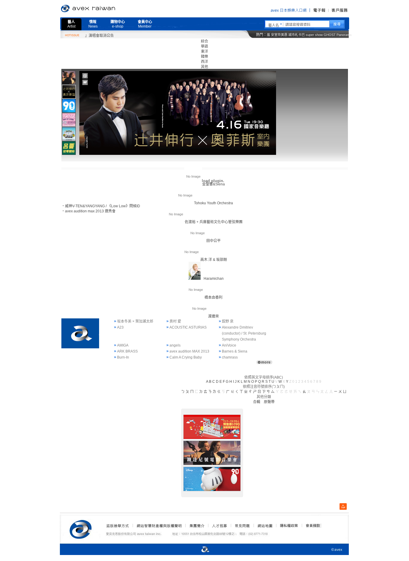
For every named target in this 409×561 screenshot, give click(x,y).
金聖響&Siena (213, 184)
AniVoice (229, 345)
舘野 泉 (228, 321)
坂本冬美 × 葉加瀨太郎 (135, 321)
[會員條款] (313, 526)
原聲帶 (269, 402)
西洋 (204, 62)
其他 (204, 67)
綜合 (204, 41)
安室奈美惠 (279, 35)
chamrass (230, 357)
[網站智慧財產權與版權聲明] (159, 526)
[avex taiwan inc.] (82, 528)
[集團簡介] (196, 526)
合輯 (256, 402)
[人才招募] (219, 526)
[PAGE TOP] (343, 506)
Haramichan (214, 278)
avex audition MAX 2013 (189, 351)
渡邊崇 (213, 316)
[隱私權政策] (287, 526)
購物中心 (117, 24)
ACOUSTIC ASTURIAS (188, 327)
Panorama (344, 35)
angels (175, 345)
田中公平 (213, 241)
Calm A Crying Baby (185, 357)
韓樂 (204, 57)
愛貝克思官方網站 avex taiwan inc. (104, 8)
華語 (204, 46)
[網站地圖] (264, 526)
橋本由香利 (213, 297)
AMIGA (122, 345)
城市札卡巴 (296, 35)
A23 (120, 327)
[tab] (69, 77)
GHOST (330, 35)
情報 (93, 24)
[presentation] (69, 77)
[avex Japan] (199, 550)
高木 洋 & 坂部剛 (213, 260)
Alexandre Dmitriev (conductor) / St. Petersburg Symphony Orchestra (244, 333)
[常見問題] (241, 526)
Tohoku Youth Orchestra (213, 203)
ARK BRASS (127, 351)
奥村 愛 (175, 321)
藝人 (71, 24)
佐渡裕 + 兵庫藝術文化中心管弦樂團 (214, 222)
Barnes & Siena (234, 351)
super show (314, 35)
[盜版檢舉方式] (117, 526)
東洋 (204, 51)
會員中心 (145, 24)
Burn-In (123, 357)
